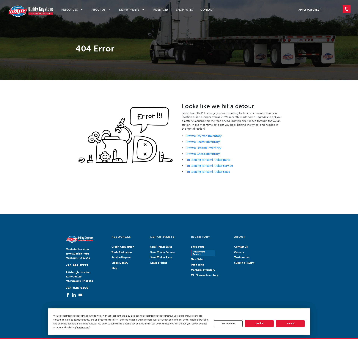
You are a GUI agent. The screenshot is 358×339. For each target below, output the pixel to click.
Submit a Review (244, 262)
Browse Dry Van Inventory (204, 136)
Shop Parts (184, 9)
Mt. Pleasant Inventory (204, 275)
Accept (290, 323)
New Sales (197, 259)
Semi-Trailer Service (162, 252)
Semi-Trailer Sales (161, 246)
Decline (259, 323)
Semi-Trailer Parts (161, 257)
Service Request (121, 257)
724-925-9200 (77, 288)
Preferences (228, 323)
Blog (114, 268)
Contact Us (241, 246)
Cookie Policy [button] (162, 323)
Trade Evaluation (122, 252)
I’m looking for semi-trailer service (209, 165)
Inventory (161, 9)
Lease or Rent (158, 262)
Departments (129, 9)
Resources (69, 9)
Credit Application (123, 246)
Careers (239, 252)
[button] (347, 9)
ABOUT (239, 237)
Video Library (120, 262)
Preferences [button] (83, 327)
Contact (207, 9)
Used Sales (197, 264)
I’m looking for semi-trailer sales (208, 171)
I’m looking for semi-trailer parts (208, 159)
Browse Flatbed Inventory (203, 148)
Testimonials (241, 257)
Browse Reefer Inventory (203, 142)
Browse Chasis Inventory (203, 154)
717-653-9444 (77, 265)
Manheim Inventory (203, 269)
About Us (98, 9)
